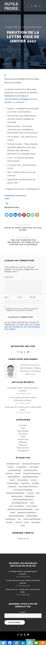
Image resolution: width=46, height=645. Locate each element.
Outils (23, 436)
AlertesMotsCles (13, 463)
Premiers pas (23, 439)
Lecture (30, 493)
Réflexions (23, 442)
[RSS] (24, 352)
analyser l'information (31, 463)
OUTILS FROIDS (11, 6)
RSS (19, 519)
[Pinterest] (24, 213)
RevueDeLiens (10, 519)
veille (6, 199)
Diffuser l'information (31, 473)
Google (34, 480)
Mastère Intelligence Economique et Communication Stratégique (21, 95)
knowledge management (15, 493)
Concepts (23, 425)
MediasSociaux (17, 496)
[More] (37, 213)
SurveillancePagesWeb (31, 519)
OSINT (32, 503)
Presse (12, 512)
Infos (23, 428)
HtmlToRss (25, 483)
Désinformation (14, 476)
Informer (35, 483)
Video (23, 525)
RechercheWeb (31, 516)
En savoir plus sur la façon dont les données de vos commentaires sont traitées (22, 326)
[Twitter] (7, 213)
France (12, 480)
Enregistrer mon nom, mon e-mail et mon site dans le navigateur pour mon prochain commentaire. (22, 309)
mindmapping (29, 496)
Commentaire (9, 277)
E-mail (19, 297)
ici (38, 189)
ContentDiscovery (31, 470)
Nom (6, 297)
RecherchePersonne (16, 516)
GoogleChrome (13, 483)
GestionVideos (22, 480)
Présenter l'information (27, 512)
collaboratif (22, 467)
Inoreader (12, 486)
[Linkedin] (15, 213)
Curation (9, 473)
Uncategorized (23, 451)
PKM (37, 509)
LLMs (37, 493)
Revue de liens (23, 448)
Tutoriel (9, 522)
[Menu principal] (40, 6)
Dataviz (18, 473)
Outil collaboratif (16, 506)
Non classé (23, 434)
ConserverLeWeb (14, 470)
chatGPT (11, 467)
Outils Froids (32, 506)
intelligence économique (23, 490)
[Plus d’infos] (35, 6)
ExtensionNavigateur (30, 476)
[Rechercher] (31, 6)
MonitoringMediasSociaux (23, 499)
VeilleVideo (35, 522)
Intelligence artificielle (28, 486)
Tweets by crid (23, 538)
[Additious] (5, 75)
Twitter (19, 522)
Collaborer (33, 467)
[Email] (28, 213)
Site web (32, 297)
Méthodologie (23, 431)
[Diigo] (20, 213)
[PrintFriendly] (33, 213)
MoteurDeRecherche (19, 503)
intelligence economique (15, 195)
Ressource (23, 445)
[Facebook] (11, 213)
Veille (26, 522)
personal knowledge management (20, 509)
